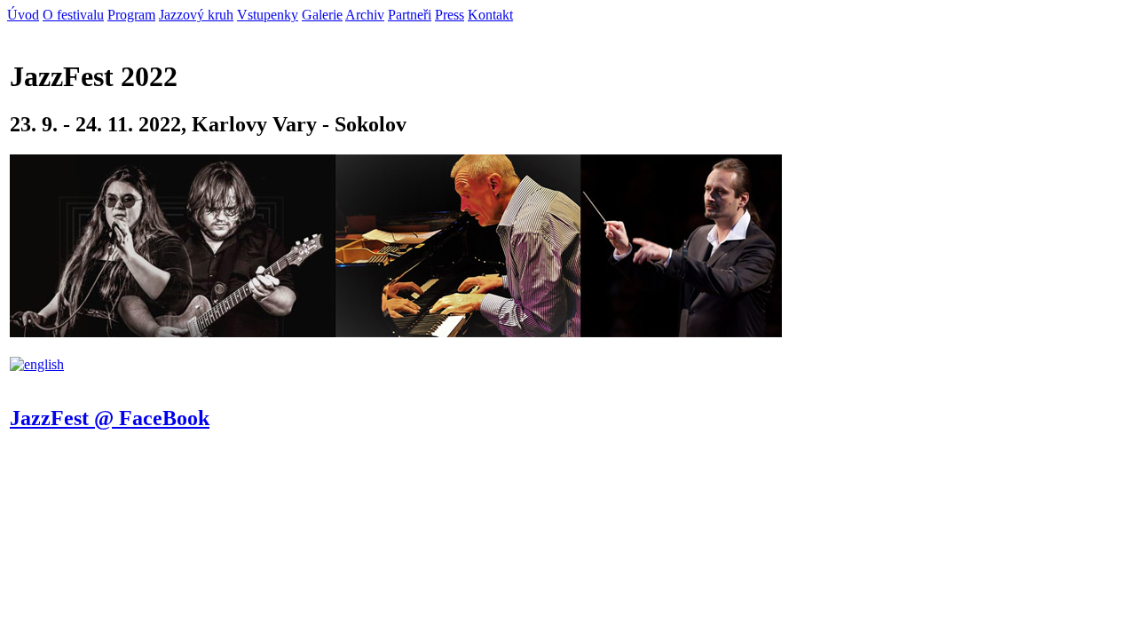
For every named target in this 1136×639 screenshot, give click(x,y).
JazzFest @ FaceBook (109, 418)
